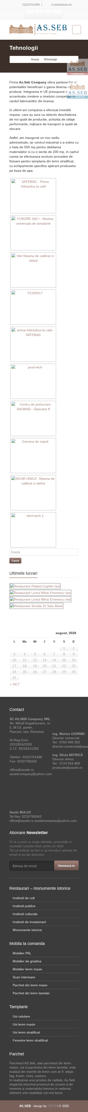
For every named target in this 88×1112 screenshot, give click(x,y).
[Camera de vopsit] (32, 455)
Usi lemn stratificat (26, 1032)
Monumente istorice (27, 930)
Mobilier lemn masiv (27, 969)
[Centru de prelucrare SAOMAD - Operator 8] (32, 418)
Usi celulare (21, 1016)
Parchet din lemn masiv (30, 985)
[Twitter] (39, 14)
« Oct (15, 684)
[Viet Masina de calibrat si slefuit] (32, 270)
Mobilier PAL (22, 953)
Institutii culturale (25, 914)
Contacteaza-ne (61, 4)
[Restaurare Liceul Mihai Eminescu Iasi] (40, 593)
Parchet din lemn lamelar (31, 993)
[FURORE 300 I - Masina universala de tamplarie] (32, 232)
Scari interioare (24, 977)
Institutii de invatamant (29, 922)
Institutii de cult (24, 898)
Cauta (15, 560)
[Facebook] (30, 14)
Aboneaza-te (66, 865)
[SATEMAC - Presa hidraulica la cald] (32, 195)
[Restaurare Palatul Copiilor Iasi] (35, 586)
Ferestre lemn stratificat (30, 1040)
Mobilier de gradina (27, 961)
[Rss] (57, 14)
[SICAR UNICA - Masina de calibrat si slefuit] (32, 492)
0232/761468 (31, 4)
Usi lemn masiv (24, 1024)
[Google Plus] (48, 14)
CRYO (52, 1106)
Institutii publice (24, 906)
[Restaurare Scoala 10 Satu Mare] (36, 606)
